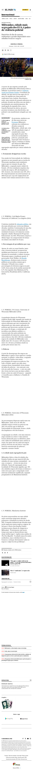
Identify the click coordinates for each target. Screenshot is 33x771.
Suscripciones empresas (11, 759)
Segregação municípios (7, 582)
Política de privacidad (10, 757)
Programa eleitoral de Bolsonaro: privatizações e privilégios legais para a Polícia (16, 659)
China (26, 18)
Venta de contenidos (13, 755)
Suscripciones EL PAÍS (22, 757)
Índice (19, 759)
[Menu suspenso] (3, 10)
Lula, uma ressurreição (11, 651)
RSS (17, 759)
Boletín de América (7, 683)
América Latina (5, 18)
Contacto (6, 755)
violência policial (6, 22)
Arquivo (4, 697)
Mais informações (5, 588)
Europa (15, 18)
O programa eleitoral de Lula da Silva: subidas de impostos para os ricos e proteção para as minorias (16, 655)
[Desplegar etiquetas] (30, 582)
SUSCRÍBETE (25, 9)
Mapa (16, 757)
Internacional (8, 15)
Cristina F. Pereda (17, 44)
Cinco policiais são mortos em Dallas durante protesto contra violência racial (6, 140)
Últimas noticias (6, 645)
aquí (23, 592)
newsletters (5, 680)
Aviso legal (19, 755)
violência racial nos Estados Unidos (15, 91)
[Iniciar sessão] (30, 10)
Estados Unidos (17, 582)
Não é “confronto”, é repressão (20, 570)
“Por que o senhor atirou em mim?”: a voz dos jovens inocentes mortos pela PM (20, 562)
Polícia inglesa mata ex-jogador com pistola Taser (6, 122)
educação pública (22, 224)
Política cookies (25, 755)
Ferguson (15, 122)
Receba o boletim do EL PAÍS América (12, 550)
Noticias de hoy (24, 759)
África (11, 18)
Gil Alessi (12, 565)
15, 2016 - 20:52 (19, 46)
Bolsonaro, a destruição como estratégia (15, 648)
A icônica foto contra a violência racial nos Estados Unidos (6, 131)
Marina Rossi (13, 572)
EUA (29, 18)
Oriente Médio (21, 18)
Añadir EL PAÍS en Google (9, 54)
